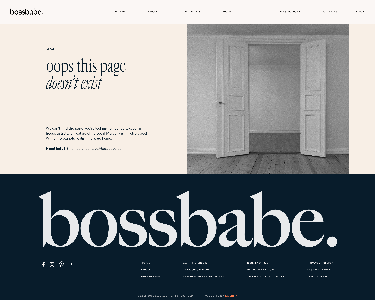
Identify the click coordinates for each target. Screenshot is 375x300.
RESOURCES (290, 11)
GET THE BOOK (194, 262)
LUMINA (231, 296)
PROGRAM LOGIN (261, 269)
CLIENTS (330, 11)
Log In (361, 11)
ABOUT (153, 11)
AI (256, 11)
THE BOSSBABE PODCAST (203, 276)
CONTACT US (258, 262)
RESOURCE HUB (195, 269)
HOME (120, 11)
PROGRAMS (191, 11)
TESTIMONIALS (318, 269)
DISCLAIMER (316, 276)
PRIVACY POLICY (320, 262)
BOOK (227, 11)
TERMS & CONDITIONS (265, 276)
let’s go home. (100, 138)
